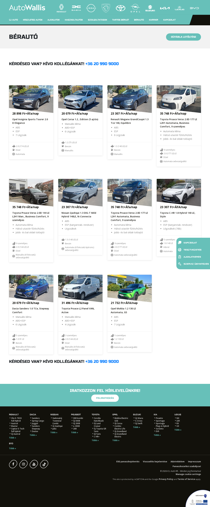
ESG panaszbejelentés (127, 461)
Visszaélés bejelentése (155, 461)
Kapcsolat (190, 242)
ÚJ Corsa (118, 423)
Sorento (160, 428)
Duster (35, 431)
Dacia (33, 414)
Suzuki (137, 414)
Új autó (13, 20)
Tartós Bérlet (120, 20)
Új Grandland (120, 431)
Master (14, 426)
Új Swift (138, 423)
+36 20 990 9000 (102, 63)
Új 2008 (76, 423)
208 (75, 428)
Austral (14, 423)
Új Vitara (139, 418)
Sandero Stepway (36, 427)
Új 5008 (76, 420)
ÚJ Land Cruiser (97, 424)
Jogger (35, 423)
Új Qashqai (57, 426)
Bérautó (139, 20)
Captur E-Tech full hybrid (17, 430)
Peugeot (76, 414)
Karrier (153, 20)
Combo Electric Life (120, 427)
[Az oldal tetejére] (10, 497)
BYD (11, 443)
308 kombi (78, 418)
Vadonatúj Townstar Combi (57, 421)
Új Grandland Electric (120, 435)
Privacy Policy (166, 479)
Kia (155, 414)
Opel (115, 414)
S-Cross (138, 420)
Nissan (54, 414)
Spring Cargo (38, 420)
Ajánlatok (54, 20)
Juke (54, 428)
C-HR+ (97, 436)
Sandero (36, 418)
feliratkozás (105, 398)
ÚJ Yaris (97, 434)
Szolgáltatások (97, 20)
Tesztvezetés (192, 249)
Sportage (160, 420)
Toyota (96, 414)
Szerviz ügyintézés (195, 264)
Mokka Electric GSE (121, 419)
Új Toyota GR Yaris (100, 430)
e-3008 (76, 426)
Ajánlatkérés (192, 256)
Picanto (159, 418)
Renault (14, 414)
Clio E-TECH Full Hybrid (16, 419)
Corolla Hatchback (99, 419)
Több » (12, 437)
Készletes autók (32, 20)
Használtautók (74, 20)
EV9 (157, 431)
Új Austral (15, 434)
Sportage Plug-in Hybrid (162, 424)
